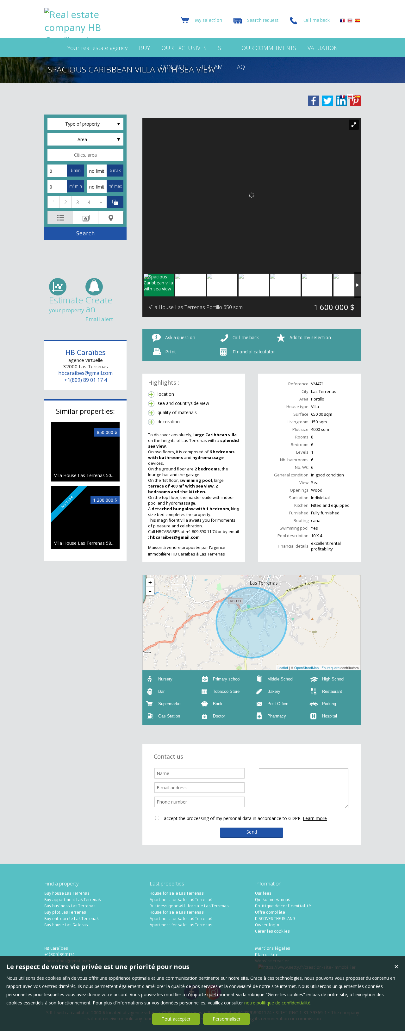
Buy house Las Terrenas (67, 893)
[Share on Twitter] (327, 101)
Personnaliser (226, 1019)
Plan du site (266, 954)
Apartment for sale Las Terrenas (181, 899)
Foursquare (330, 667)
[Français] (342, 21)
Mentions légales (272, 948)
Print (170, 352)
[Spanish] (357, 21)
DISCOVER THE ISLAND (275, 918)
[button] (53, 202)
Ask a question (180, 337)
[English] (350, 21)
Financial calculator (254, 352)
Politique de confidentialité (283, 906)
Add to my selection (310, 337)
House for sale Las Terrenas (177, 893)
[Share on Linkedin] (341, 101)
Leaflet (282, 667)
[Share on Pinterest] (355, 101)
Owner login (267, 924)
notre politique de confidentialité (277, 1003)
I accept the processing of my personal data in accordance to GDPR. (231, 818)
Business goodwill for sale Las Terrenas (189, 906)
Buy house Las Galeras (66, 924)
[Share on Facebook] (313, 101)
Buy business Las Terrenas (70, 906)
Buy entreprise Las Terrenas (71, 918)
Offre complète (270, 912)
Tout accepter (176, 1019)
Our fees (263, 893)
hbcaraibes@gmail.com (85, 373)
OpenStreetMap (306, 667)
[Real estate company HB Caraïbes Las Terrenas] (83, 53)
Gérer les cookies (272, 931)
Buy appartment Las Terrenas (72, 899)
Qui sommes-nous (272, 899)
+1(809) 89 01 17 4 (85, 379)
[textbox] (85, 155)
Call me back (246, 337)
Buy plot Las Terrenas (65, 912)
